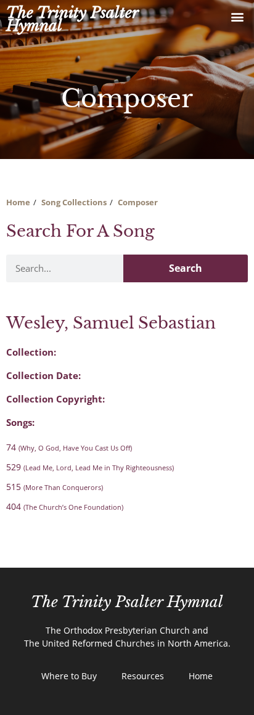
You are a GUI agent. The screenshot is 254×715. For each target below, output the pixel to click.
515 (54, 486)
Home (18, 202)
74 (69, 447)
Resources (142, 676)
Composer (138, 202)
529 (90, 467)
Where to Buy (69, 676)
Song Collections (74, 202)
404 (64, 506)
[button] (237, 16)
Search (185, 268)
